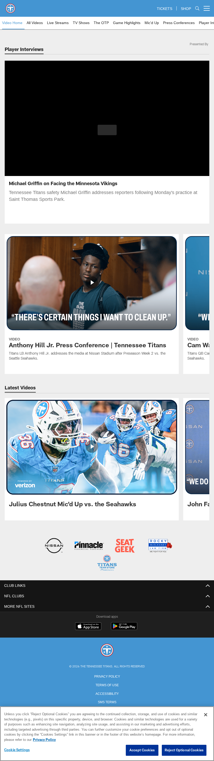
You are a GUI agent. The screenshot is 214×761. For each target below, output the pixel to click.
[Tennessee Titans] (107, 650)
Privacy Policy (107, 675)
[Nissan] (54, 546)
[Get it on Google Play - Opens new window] (124, 628)
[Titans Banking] (89, 546)
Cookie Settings (17, 750)
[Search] (197, 8)
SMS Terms (107, 701)
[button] (107, 130)
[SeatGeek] (124, 546)
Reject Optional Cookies (184, 750)
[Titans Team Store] (106, 563)
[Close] (205, 715)
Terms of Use (107, 684)
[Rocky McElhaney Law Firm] (159, 546)
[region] (107, 734)
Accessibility (107, 693)
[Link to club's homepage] (10, 6)
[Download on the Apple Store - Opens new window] (88, 626)
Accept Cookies (142, 750)
